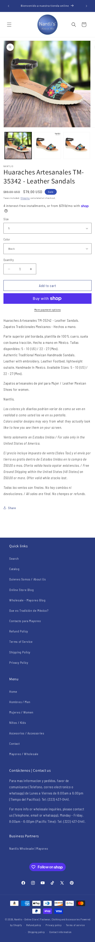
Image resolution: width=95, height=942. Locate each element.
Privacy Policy (18, 662)
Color (6, 239)
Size (6, 219)
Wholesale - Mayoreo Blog (27, 600)
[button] (9, 25)
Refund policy (33, 925)
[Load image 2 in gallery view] (47, 145)
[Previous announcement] (8, 6)
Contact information (60, 931)
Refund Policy (18, 631)
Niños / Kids (17, 723)
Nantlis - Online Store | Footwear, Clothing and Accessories (47, 919)
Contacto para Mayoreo (25, 621)
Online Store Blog (21, 590)
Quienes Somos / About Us (27, 579)
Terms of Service (21, 641)
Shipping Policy (19, 652)
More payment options (47, 309)
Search (14, 558)
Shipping (25, 198)
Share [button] (12, 508)
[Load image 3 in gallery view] (76, 145)
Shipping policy (36, 931)
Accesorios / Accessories (26, 733)
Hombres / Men (19, 702)
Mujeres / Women (21, 712)
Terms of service (75, 925)
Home (13, 691)
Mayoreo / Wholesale (23, 754)
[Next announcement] (86, 6)
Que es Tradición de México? (28, 610)
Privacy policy (54, 925)
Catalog (14, 569)
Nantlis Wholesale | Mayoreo (28, 848)
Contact (14, 743)
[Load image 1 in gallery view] (18, 145)
